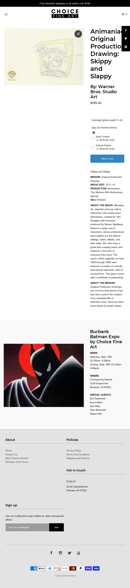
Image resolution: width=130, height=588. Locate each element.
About (8, 450)
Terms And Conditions (78, 454)
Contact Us (11, 454)
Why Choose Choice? (17, 458)
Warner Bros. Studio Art (103, 91)
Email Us (71, 481)
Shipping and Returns (78, 458)
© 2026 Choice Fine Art (64, 576)
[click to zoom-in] (78, 34)
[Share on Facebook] (126, 30)
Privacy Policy (73, 450)
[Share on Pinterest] (126, 47)
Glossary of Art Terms (16, 462)
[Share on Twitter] (126, 38)
